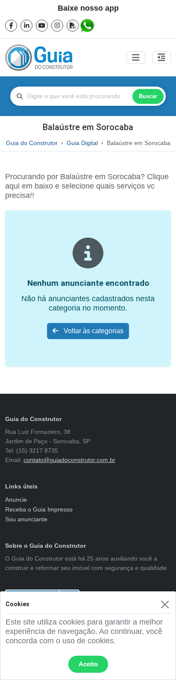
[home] (39, 57)
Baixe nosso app (88, 8)
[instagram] (57, 26)
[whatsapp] (88, 26)
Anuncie (16, 499)
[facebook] (11, 26)
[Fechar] (164, 604)
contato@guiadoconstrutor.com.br (69, 459)
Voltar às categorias (92, 330)
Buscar (148, 96)
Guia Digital (82, 142)
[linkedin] (26, 26)
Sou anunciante (26, 519)
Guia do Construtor (32, 142)
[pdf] (73, 26)
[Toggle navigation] (135, 57)
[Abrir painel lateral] (161, 57)
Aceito (88, 664)
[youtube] (42, 26)
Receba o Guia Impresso (39, 509)
